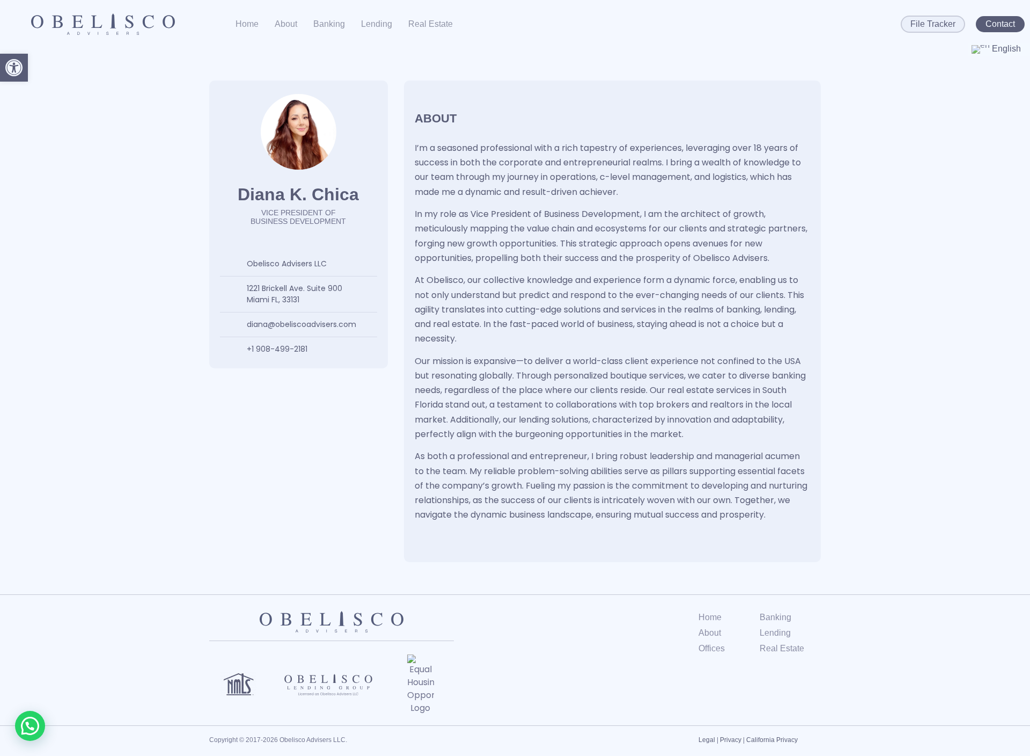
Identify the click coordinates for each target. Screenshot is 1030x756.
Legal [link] (706, 740)
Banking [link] (329, 23)
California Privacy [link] (772, 740)
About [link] (286, 23)
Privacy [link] (730, 740)
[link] (14, 68)
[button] (30, 726)
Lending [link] (376, 23)
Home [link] (247, 23)
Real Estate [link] (430, 23)
